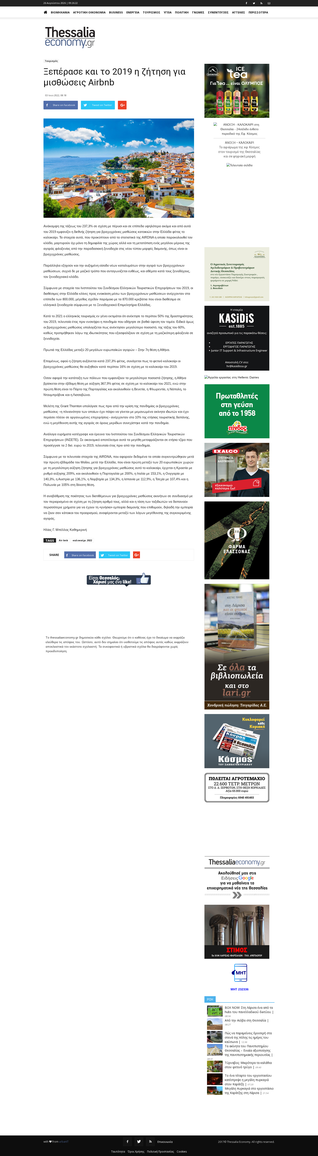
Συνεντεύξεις (218, 12)
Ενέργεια (132, 12)
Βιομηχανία (60, 12)
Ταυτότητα (118, 1151)
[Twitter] (139, 1141)
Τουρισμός (151, 12)
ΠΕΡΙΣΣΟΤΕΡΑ (258, 12)
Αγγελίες (238, 12)
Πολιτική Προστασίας (160, 1151)
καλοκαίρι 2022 (82, 540)
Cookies (182, 1151)
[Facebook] (127, 1141)
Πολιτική (182, 12)
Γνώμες (198, 12)
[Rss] (150, 1141)
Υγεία (168, 12)
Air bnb (63, 540)
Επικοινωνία (165, 1142)
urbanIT (64, 1141)
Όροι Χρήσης (136, 1151)
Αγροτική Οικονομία (89, 12)
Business (116, 12)
